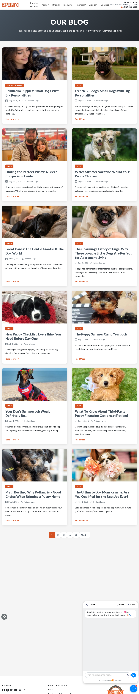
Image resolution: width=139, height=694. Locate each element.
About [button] (92, 4)
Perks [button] (44, 4)
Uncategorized (15, 85)
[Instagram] (11, 690)
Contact (105, 4)
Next (83, 535)
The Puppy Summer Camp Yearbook (101, 334)
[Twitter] (19, 690)
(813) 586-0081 (130, 7)
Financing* (81, 4)
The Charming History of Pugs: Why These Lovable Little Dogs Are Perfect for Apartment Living (103, 253)
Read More (10, 119)
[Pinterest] (7, 690)
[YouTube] (15, 690)
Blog (79, 85)
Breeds (56, 4)
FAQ (50, 689)
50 (76, 535)
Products (67, 4)
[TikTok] (24, 690)
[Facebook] (3, 690)
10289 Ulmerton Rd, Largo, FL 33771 (123, 5)
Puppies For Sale (34, 5)
